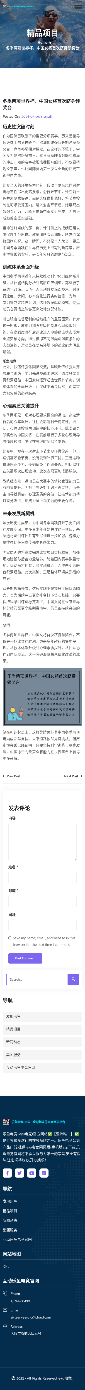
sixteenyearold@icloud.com (31, 1317)
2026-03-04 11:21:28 (37, 117)
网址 (12, 915)
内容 (12, 818)
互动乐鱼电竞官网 (20, 1068)
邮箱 (13, 891)
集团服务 (13, 1055)
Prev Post (13, 776)
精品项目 (13, 1029)
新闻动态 (13, 1042)
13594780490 (20, 1301)
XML (6, 1267)
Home (43, 43)
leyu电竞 (65, 1378)
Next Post (71, 776)
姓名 (13, 867)
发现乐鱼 (13, 1017)
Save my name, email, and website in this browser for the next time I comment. (44, 941)
